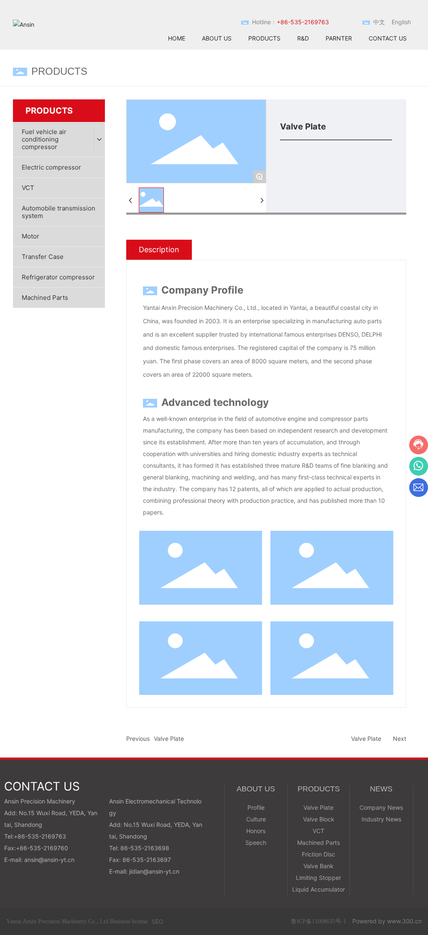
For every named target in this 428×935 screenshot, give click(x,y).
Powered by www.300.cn (387, 921)
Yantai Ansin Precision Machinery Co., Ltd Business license (77, 921)
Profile (256, 807)
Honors (255, 830)
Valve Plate (169, 738)
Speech (255, 842)
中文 (379, 21)
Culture (256, 819)
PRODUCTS (319, 789)
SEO (157, 921)
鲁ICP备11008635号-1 (318, 921)
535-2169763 (47, 836)
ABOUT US (256, 789)
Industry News (381, 819)
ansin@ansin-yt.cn (49, 859)
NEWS (381, 789)
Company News (381, 807)
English (401, 21)
